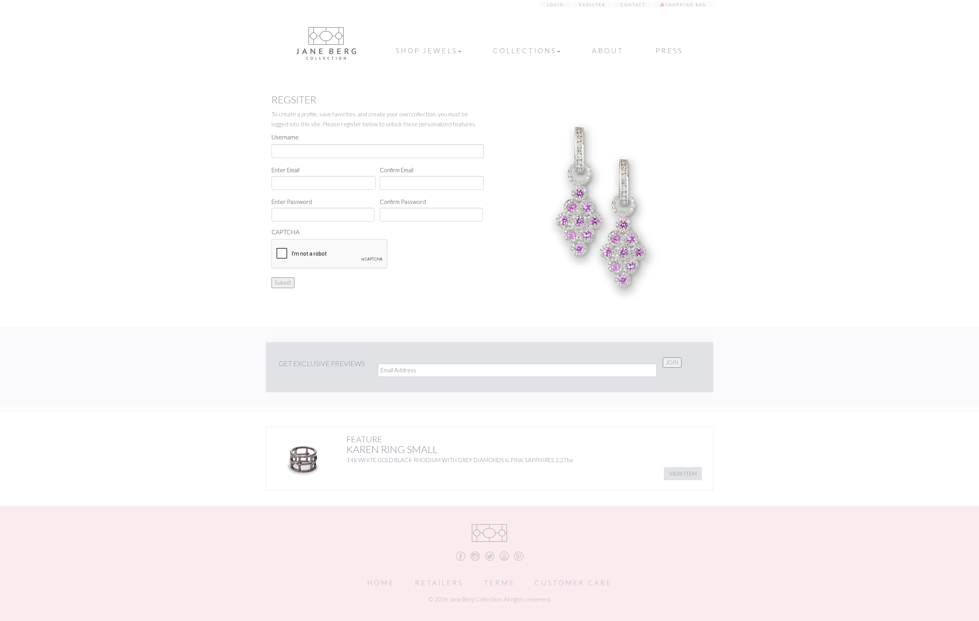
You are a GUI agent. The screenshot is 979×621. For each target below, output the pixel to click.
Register (592, 4)
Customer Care (573, 583)
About (608, 50)
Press (669, 50)
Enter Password (292, 201)
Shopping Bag (685, 4)
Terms (499, 583)
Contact (633, 4)
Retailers (439, 583)
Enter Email (285, 169)
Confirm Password (403, 201)
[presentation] (330, 254)
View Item (683, 473)
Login (555, 4)
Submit (283, 282)
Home (381, 583)
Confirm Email (396, 169)
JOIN (672, 362)
